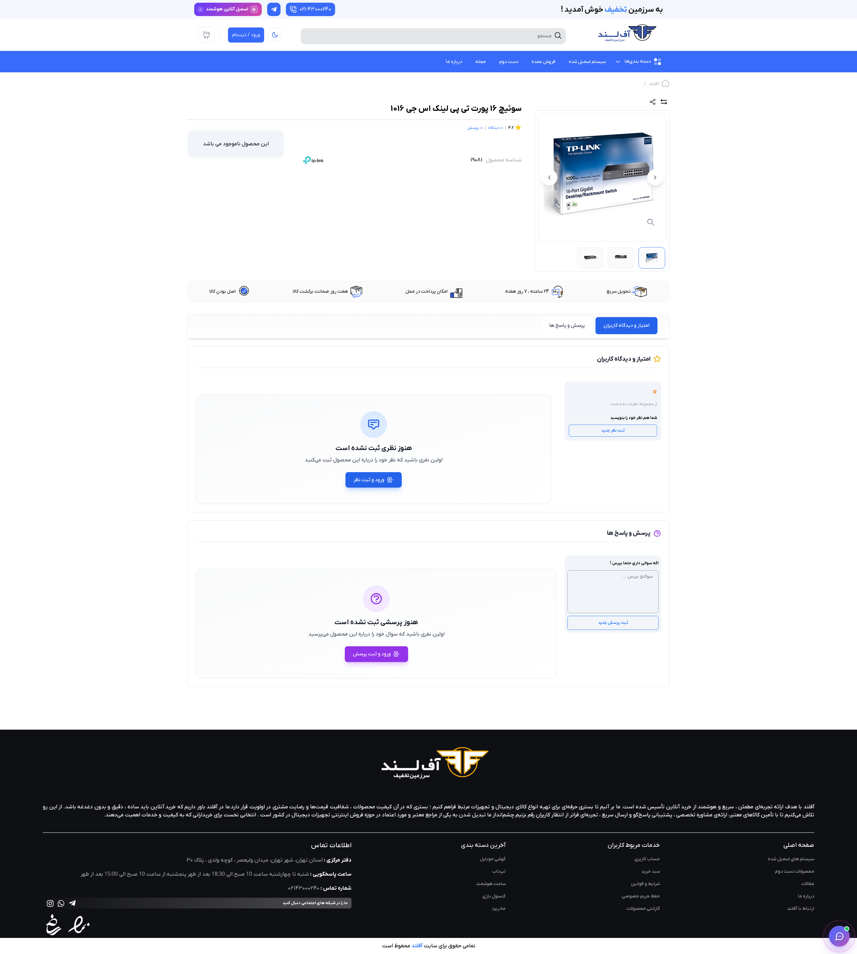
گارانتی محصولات (643, 908)
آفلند (654, 84)
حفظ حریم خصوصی (641, 896)
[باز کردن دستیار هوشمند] (839, 936)
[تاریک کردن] (275, 35)
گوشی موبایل (492, 859)
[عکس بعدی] (549, 177)
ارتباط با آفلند (800, 908)
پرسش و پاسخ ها (567, 325)
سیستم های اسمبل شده (791, 859)
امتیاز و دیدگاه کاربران (626, 325)
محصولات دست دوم (794, 871)
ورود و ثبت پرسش (372, 654)
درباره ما (806, 896)
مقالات (807, 884)
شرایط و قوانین (645, 884)
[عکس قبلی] (655, 177)
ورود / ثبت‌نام (246, 35)
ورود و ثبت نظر (369, 479)
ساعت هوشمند (490, 884)
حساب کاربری (647, 859)
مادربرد (498, 908)
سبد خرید (650, 871)
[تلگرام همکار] (274, 9)
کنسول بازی (493, 896)
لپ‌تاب (498, 871)
